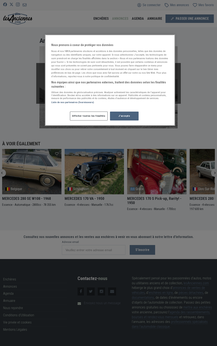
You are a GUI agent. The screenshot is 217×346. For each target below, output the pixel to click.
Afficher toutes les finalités (88, 115)
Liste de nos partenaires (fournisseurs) (72, 102)
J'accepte (124, 115)
